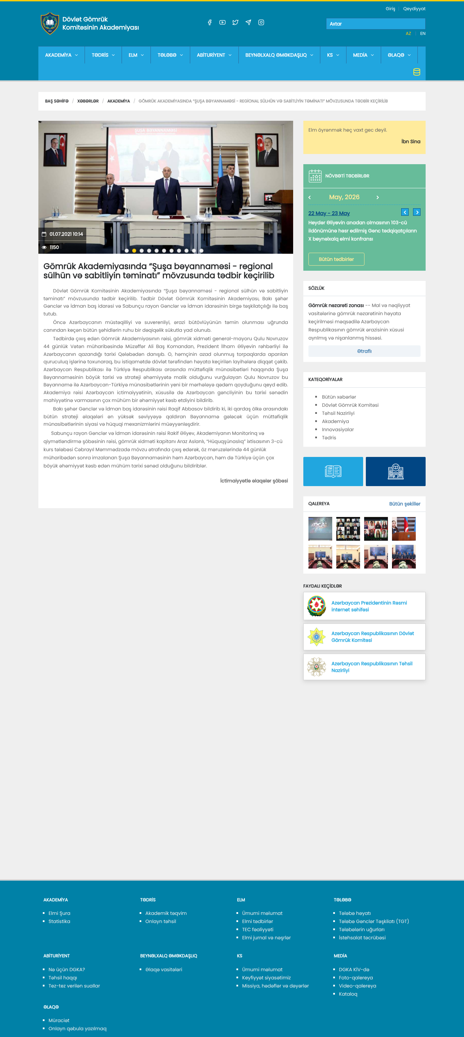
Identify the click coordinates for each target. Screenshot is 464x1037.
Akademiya (118, 101)
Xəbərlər (88, 101)
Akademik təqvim (166, 913)
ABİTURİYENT (211, 55)
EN (423, 33)
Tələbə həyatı (355, 913)
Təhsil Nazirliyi (338, 413)
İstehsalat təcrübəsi (362, 937)
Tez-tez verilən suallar (74, 985)
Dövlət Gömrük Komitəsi (350, 405)
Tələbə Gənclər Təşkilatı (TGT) (374, 921)
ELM (133, 55)
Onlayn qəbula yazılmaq (78, 1028)
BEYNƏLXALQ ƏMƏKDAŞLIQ (276, 55)
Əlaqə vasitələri (163, 969)
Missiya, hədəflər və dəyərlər (275, 985)
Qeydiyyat (414, 8)
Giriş (390, 8)
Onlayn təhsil (160, 921)
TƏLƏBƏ (167, 55)
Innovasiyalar (338, 429)
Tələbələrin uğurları (362, 929)
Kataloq (348, 994)
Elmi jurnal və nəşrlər (266, 937)
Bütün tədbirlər (336, 259)
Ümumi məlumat (262, 913)
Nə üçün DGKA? (67, 969)
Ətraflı (364, 351)
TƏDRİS (100, 55)
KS (330, 55)
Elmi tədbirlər (257, 921)
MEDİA (360, 55)
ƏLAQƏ (396, 55)
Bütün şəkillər (405, 503)
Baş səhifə (57, 101)
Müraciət (59, 1020)
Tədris (329, 437)
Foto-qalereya (356, 977)
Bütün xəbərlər (339, 396)
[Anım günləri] (320, 528)
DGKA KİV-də (354, 969)
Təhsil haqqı (63, 977)
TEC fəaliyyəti (257, 929)
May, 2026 (344, 197)
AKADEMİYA (58, 55)
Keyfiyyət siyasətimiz (266, 977)
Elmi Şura (59, 913)
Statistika (59, 921)
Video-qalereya (357, 985)
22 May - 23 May (329, 213)
